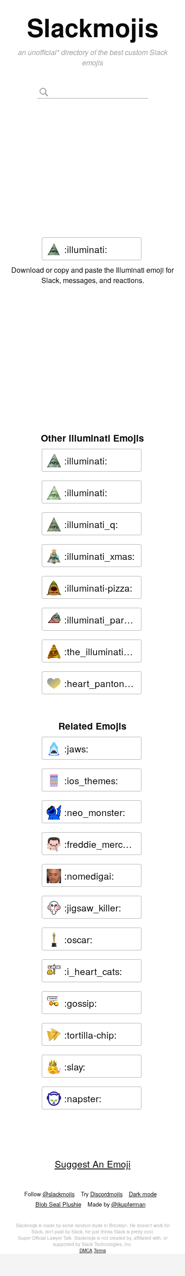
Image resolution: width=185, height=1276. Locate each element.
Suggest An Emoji (93, 1163)
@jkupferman (128, 1204)
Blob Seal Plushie (58, 1204)
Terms (100, 1250)
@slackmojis (59, 1194)
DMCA (85, 1250)
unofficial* (44, 52)
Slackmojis (93, 27)
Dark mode (143, 1194)
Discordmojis (106, 1194)
